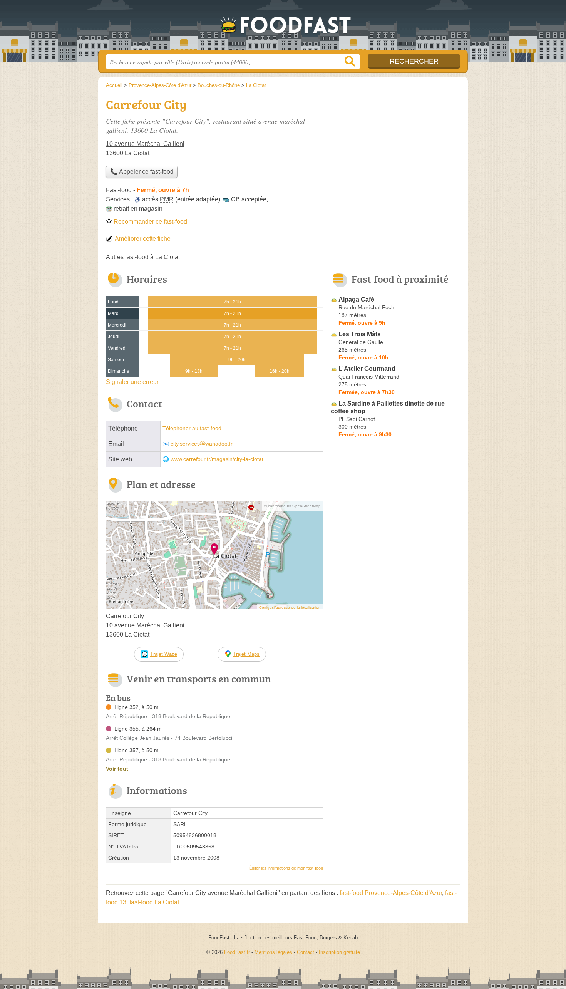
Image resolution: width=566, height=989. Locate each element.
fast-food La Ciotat (154, 902)
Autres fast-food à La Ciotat (143, 257)
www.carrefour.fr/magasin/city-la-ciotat (217, 459)
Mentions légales (273, 952)
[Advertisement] (395, 149)
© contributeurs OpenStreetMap (292, 506)
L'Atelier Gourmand (366, 368)
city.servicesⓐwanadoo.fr (202, 444)
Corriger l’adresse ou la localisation (290, 607)
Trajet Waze (163, 654)
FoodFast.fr (283, 27)
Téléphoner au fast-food (191, 428)
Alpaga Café (356, 299)
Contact (305, 952)
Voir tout (117, 769)
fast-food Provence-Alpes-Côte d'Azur (391, 893)
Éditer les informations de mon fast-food (286, 868)
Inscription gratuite (339, 952)
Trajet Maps (246, 654)
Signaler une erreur (132, 382)
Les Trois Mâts (359, 334)
